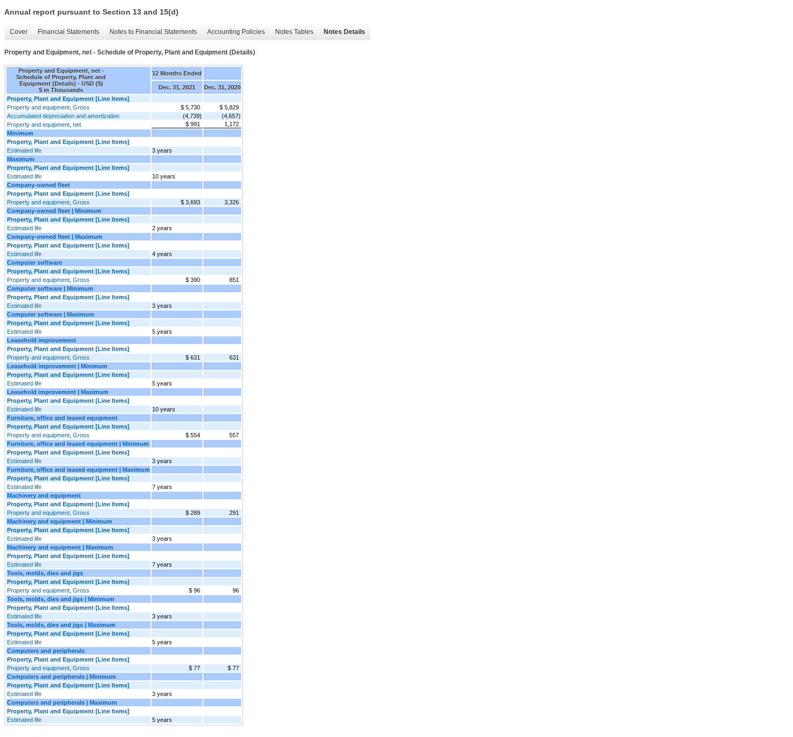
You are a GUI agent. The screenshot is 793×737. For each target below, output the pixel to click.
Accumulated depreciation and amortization (63, 116)
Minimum (20, 133)
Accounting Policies (236, 32)
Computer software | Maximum (50, 314)
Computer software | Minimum (50, 288)
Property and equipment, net (44, 124)
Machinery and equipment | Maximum (60, 547)
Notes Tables (294, 32)
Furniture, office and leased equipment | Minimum (78, 443)
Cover (19, 32)
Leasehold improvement (41, 340)
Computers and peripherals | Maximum (62, 702)
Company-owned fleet (38, 185)
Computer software (34, 262)
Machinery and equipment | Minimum (59, 521)
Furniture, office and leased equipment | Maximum (78, 469)
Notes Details (344, 32)
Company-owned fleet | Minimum (54, 211)
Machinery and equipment (44, 495)
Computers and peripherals (46, 651)
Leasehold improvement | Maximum (57, 392)
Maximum (21, 159)
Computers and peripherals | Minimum (61, 676)
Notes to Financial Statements (153, 32)
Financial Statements (68, 32)
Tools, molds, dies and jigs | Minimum (60, 599)
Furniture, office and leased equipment (62, 418)
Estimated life (24, 150)
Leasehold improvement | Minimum (57, 366)
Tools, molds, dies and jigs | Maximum (61, 625)
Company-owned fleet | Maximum (54, 236)
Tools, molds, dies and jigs (45, 573)
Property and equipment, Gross (48, 107)
